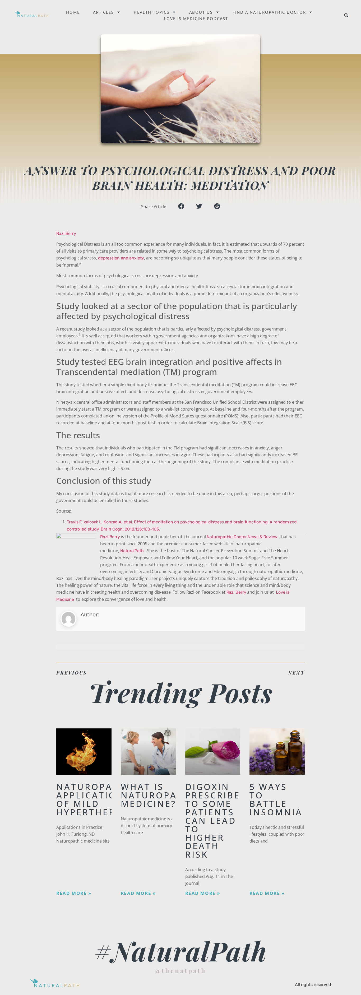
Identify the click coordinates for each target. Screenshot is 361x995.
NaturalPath (132, 550)
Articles (103, 12)
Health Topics (151, 12)
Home (73, 12)
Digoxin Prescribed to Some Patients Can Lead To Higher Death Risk (216, 820)
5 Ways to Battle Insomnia (276, 799)
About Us (201, 12)
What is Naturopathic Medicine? (161, 795)
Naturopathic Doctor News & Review (242, 536)
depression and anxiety (121, 258)
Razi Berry (66, 233)
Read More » (73, 893)
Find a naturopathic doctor (269, 12)
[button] (346, 15)
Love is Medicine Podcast (196, 18)
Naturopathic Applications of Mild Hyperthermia (96, 799)
